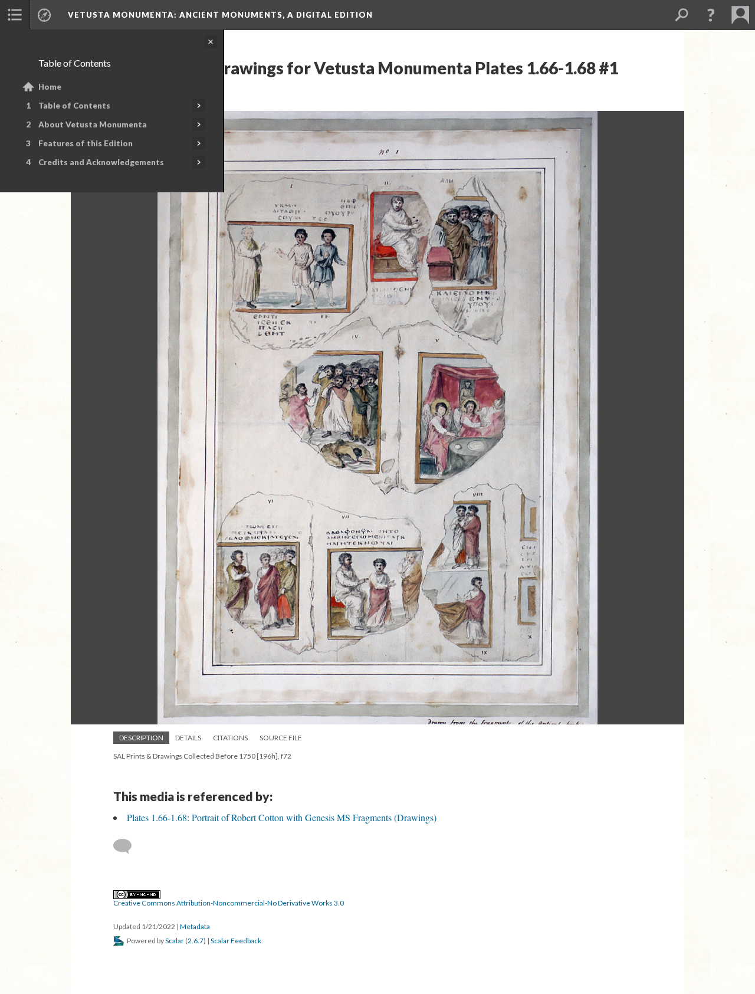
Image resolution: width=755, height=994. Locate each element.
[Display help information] (711, 14)
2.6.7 (195, 940)
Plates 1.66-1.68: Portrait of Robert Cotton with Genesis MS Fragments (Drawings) (281, 817)
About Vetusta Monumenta (92, 124)
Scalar (174, 940)
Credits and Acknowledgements (101, 162)
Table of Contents (74, 105)
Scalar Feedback (236, 940)
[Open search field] (681, 14)
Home (49, 86)
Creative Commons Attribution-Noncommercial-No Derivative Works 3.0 (228, 902)
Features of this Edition (85, 143)
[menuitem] (14, 14)
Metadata (195, 926)
